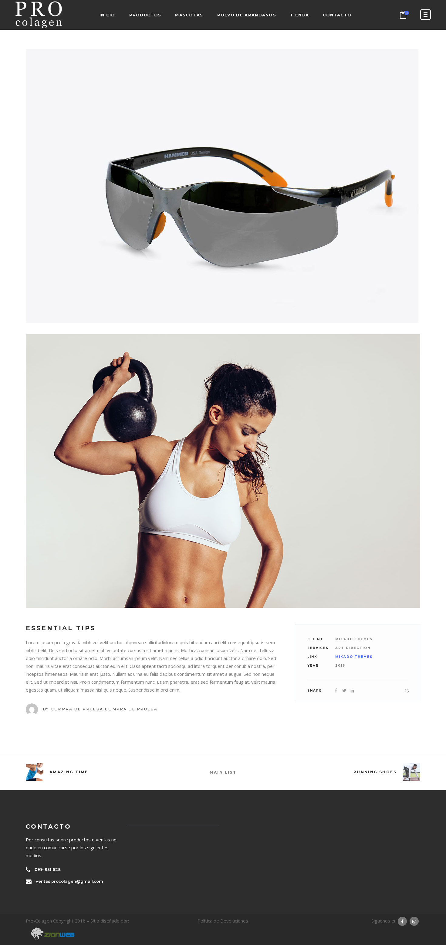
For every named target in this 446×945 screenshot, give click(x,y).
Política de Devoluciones (223, 921)
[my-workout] (223, 471)
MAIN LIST (223, 772)
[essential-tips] (223, 186)
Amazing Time (68, 772)
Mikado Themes (354, 657)
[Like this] (407, 690)
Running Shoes (375, 772)
